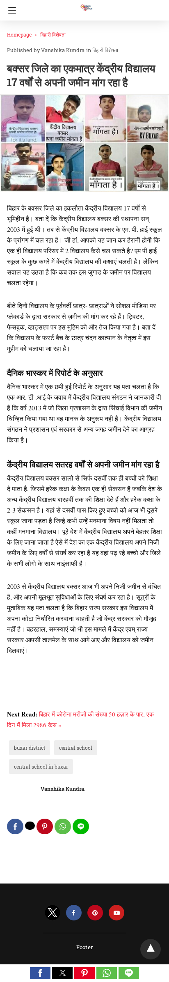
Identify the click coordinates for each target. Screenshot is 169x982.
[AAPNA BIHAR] (86, 3)
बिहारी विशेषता (53, 34)
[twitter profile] (52, 913)
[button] (40, 973)
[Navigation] (10, 10)
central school (75, 747)
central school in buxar (41, 766)
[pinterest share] (45, 826)
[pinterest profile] (95, 913)
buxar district (29, 747)
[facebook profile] (74, 913)
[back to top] (150, 949)
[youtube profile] (116, 913)
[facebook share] (15, 826)
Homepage (19, 34)
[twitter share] (30, 826)
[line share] (81, 826)
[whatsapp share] (63, 826)
